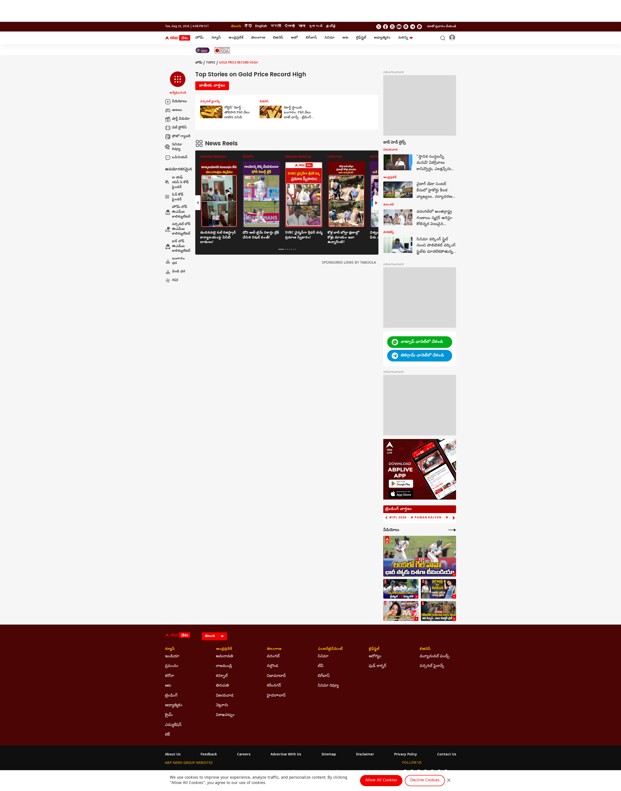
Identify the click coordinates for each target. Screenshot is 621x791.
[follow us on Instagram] (406, 27)
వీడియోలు (179, 101)
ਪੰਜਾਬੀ (290, 26)
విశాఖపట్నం (225, 715)
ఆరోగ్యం (375, 656)
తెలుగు (236, 26)
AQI (175, 280)
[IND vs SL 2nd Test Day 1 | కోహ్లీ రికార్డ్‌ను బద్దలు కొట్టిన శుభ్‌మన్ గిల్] (419, 556)
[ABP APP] (401, 484)
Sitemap (328, 755)
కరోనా (169, 676)
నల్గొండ (272, 666)
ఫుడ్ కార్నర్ (377, 666)
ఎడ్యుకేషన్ (173, 725)
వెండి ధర (178, 271)
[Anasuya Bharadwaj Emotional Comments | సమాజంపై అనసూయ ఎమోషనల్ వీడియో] (400, 611)
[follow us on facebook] (385, 27)
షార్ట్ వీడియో (181, 119)
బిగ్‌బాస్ (311, 38)
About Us (172, 755)
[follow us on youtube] (399, 27)
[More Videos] (452, 530)
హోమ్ (199, 38)
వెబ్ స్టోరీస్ (179, 127)
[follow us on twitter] (379, 27)
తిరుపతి (222, 686)
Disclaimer (365, 755)
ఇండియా (172, 656)
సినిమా (330, 38)
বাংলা (301, 26)
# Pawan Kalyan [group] (425, 517)
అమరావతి (224, 656)
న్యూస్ (216, 38)
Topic (210, 63)
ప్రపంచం (171, 666)
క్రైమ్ (169, 715)
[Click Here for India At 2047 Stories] (202, 50)
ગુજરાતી (315, 26)
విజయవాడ (225, 695)
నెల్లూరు (222, 705)
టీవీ (320, 666)
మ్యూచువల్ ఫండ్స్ (434, 656)
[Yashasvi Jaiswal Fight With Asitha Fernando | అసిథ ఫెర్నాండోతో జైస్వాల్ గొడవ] (400, 589)
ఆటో (294, 38)
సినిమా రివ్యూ (177, 147)
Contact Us (446, 755)
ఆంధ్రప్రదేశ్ (236, 38)
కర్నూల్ (222, 676)
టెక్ (167, 734)
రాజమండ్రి (224, 666)
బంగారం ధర (178, 261)
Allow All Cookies (381, 780)
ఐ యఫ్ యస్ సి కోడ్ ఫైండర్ (180, 183)
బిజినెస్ (278, 38)
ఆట (345, 38)
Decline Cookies (425, 780)
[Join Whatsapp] (419, 27)
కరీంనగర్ (274, 686)
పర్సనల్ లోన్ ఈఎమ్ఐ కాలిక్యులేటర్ (181, 229)
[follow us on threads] (392, 27)
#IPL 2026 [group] (398, 517)
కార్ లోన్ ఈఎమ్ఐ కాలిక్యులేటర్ (181, 246)
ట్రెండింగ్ (171, 695)
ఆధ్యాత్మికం (382, 38)
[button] (178, 83)
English (261, 26)
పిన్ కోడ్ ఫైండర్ (177, 197)
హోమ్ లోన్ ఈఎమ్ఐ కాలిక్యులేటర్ (181, 212)
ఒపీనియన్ (179, 157)
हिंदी (248, 26)
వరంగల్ (273, 656)
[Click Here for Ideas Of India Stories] (222, 50)
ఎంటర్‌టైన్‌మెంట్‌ (330, 649)
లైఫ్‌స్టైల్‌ (361, 38)
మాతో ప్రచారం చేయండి (441, 27)
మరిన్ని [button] (403, 38)
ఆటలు (177, 110)
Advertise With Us (285, 755)
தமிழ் (331, 26)
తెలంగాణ (258, 38)
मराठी (276, 26)
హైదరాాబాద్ (276, 695)
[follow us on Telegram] (413, 27)
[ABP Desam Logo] (177, 38)
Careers (243, 755)
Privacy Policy (405, 755)
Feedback (209, 755)
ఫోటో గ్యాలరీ (181, 136)
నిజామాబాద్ (276, 676)
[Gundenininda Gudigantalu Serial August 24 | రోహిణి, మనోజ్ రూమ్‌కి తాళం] (438, 611)
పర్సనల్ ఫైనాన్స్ (432, 666)
